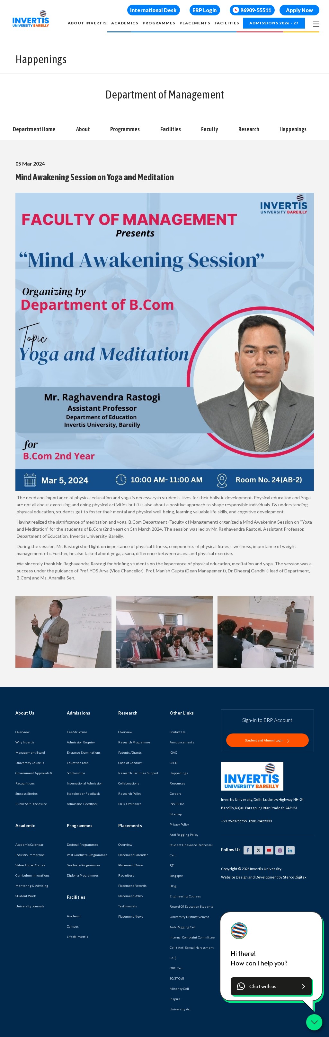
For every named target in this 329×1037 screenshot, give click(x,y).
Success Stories (26, 793)
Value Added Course (30, 865)
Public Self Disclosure (31, 804)
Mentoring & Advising (31, 885)
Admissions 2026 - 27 (273, 23)
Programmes (159, 23)
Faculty (209, 129)
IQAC (173, 752)
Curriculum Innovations (32, 875)
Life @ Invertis (77, 936)
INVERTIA (177, 804)
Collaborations (128, 783)
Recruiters (126, 875)
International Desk (153, 10)
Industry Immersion (30, 855)
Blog (173, 886)
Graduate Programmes (83, 865)
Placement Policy (130, 896)
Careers (175, 793)
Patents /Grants (130, 752)
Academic (74, 916)
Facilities (227, 23)
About (83, 129)
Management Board (30, 752)
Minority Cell (179, 988)
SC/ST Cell (177, 978)
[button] (271, 986)
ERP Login (204, 10)
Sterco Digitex (295, 877)
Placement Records (132, 885)
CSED (173, 763)
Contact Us (177, 732)
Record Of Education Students (191, 906)
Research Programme (134, 742)
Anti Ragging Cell (183, 927)
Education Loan (78, 763)
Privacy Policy (179, 824)
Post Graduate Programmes (87, 855)
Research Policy (129, 793)
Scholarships (76, 773)
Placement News (130, 916)
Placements (195, 23)
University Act (180, 1009)
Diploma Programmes (83, 875)
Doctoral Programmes (82, 844)
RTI (172, 865)
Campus (73, 926)
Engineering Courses (185, 896)
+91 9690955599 (234, 821)
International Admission (84, 783)
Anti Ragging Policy (184, 834)
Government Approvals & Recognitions (33, 778)
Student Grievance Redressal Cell (191, 850)
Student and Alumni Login (264, 740)
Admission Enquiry (81, 742)
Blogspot (176, 876)
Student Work (25, 896)
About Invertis (87, 23)
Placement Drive (130, 865)
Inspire (175, 999)
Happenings (293, 129)
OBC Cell (176, 968)
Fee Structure (77, 732)
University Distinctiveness (189, 917)
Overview (22, 732)
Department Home (34, 129)
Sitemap (176, 814)
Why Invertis (24, 742)
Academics (124, 23)
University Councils (29, 763)
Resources (177, 783)
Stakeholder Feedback (83, 793)
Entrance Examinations (84, 752)
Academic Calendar (29, 844)
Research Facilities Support (138, 773)
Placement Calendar (133, 855)
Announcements (182, 742)
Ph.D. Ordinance (129, 804)
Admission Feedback (82, 804)
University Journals (29, 906)
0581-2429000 (260, 821)
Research (248, 129)
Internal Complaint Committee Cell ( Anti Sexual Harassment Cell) (192, 947)
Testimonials (127, 906)
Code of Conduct (130, 763)
